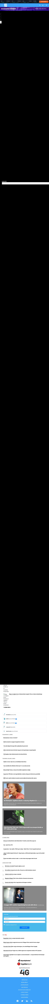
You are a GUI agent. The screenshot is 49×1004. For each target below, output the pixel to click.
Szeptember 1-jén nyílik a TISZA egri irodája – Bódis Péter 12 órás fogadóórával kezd (22, 849)
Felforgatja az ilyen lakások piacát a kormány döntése (15, 754)
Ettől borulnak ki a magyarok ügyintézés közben (13, 741)
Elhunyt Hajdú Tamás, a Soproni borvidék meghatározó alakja (16, 769)
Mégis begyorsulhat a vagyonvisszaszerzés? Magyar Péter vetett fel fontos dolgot (21, 942)
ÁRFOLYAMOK (43, 1)
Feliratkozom (24, 927)
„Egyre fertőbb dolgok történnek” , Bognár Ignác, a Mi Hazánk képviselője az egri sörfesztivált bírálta (23, 854)
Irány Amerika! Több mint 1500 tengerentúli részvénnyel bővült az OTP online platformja (23, 828)
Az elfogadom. (11, 924)
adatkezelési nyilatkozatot (10, 924)
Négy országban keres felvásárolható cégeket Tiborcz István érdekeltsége (25, 694)
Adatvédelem (24, 987)
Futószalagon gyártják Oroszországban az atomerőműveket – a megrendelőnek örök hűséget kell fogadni (23, 955)
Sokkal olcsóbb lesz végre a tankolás (13, 874)
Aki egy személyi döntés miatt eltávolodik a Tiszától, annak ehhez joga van (19, 840)
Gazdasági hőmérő (8, 9)
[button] (43, 5)
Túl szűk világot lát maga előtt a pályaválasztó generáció (15, 746)
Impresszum (24, 979)
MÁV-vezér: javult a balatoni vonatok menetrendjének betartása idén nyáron (20, 778)
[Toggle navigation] (2, 5)
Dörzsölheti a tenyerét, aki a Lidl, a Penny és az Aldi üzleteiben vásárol (20, 870)
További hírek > (7, 707)
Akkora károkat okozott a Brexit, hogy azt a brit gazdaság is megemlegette (19, 750)
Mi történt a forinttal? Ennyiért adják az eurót (15, 866)
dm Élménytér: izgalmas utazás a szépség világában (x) (20, 800)
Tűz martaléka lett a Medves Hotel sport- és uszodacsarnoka (16, 765)
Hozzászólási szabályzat (24, 989)
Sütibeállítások (24, 994)
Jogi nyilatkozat (24, 984)
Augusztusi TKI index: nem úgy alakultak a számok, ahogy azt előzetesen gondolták (21, 774)
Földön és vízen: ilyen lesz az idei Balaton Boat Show (14, 761)
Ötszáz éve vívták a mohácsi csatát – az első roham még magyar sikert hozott (20, 858)
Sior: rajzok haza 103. (8, 844)
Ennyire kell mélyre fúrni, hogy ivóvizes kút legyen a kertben (18, 882)
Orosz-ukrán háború (13, 503)
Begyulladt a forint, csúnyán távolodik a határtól (13, 938)
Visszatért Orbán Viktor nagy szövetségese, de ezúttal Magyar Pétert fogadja (20, 946)
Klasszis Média (24, 997)
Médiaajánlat (24, 982)
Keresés (4, 181)
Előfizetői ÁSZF (24, 992)
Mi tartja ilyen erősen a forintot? (10, 737)
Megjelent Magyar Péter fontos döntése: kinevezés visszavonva (19, 878)
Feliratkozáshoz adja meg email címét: (11, 916)
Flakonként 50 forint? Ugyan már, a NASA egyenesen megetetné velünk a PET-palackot (22, 950)
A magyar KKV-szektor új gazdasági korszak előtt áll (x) (20, 905)
